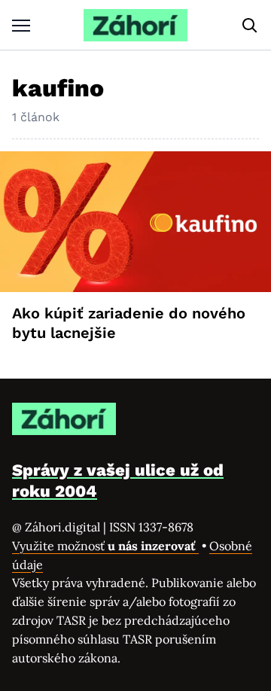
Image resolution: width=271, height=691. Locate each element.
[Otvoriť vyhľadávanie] (250, 26)
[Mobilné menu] (21, 25)
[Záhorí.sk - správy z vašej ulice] (135, 25)
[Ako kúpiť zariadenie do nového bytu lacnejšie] (135, 222)
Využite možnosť (105, 545)
